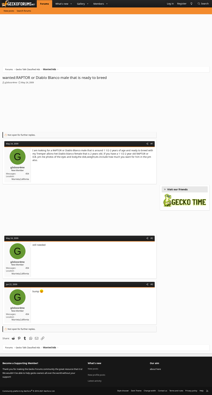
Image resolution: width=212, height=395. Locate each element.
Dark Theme (136, 390)
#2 (152, 238)
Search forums (24, 10)
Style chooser (123, 390)
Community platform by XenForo (28, 391)
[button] (71, 3)
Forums (44, 3)
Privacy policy (191, 390)
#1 (152, 143)
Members (98, 3)
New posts (9, 10)
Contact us (162, 390)
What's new (61, 3)
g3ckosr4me (11, 82)
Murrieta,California (20, 179)
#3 (152, 284)
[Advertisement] (101, 41)
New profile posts (96, 374)
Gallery (81, 3)
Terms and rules (176, 390)
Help (202, 390)
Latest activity (95, 380)
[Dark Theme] (191, 3)
